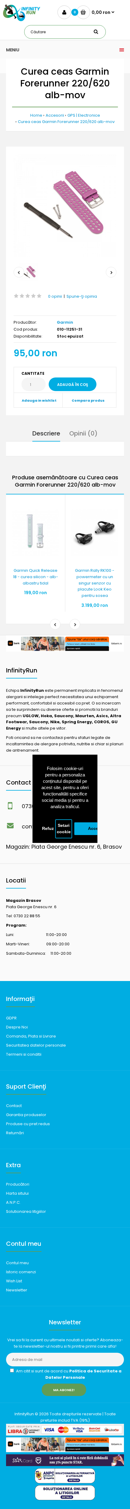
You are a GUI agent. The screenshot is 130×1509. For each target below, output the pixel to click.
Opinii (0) (83, 433)
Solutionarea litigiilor (26, 1211)
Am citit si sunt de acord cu (68, 1374)
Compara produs (88, 400)
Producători (17, 1184)
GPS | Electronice (83, 115)
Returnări (15, 1133)
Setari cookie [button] (64, 828)
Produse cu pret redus (28, 1124)
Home (36, 115)
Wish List (14, 1281)
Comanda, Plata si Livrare (31, 1036)
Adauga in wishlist (39, 400)
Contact (14, 1106)
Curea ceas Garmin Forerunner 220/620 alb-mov (66, 122)
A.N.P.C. (13, 1202)
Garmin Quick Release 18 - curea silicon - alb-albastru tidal (35, 577)
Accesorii (55, 115)
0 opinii (55, 296)
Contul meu (17, 1263)
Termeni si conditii (23, 1054)
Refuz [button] (48, 828)
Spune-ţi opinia (82, 296)
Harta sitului (17, 1193)
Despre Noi (17, 1027)
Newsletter (16, 1290)
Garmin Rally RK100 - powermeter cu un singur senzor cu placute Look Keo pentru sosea (94, 583)
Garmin (65, 322)
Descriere (46, 433)
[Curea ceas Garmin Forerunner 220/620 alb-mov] (65, 205)
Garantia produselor (26, 1115)
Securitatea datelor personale (36, 1045)
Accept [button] (95, 828)
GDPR (11, 1018)
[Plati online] (65, 1434)
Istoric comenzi (21, 1272)
